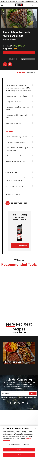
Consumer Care (7, 420)
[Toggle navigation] (2, 5)
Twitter (19, 403)
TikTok (27, 403)
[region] (19, 442)
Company (5, 416)
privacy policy (30, 408)
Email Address (5, 393)
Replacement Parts (9, 425)
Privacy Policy (27, 397)
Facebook (10, 403)
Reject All (19, 449)
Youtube (23, 403)
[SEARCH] (32, 5)
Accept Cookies (19, 454)
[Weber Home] (19, 4)
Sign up (32, 393)
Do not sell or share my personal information (19, 444)
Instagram (15, 403)
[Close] (36, 1)
